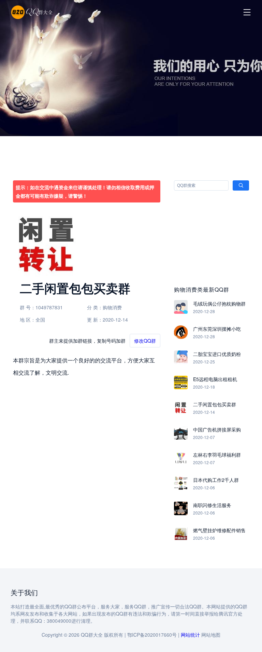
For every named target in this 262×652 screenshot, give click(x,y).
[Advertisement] (131, 81)
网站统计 (190, 634)
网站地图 (210, 634)
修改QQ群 (145, 340)
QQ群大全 (92, 634)
